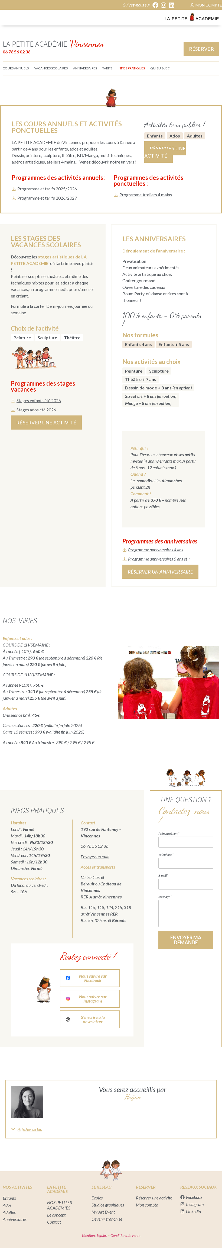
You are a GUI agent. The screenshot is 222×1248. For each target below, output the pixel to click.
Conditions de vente (125, 1235)
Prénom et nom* (168, 833)
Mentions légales (94, 1235)
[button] (1, 16)
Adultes (195, 135)
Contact (54, 1221)
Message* (164, 897)
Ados (174, 135)
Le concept (56, 1214)
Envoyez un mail (95, 856)
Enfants (155, 135)
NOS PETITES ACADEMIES (59, 1205)
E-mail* (163, 875)
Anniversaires (15, 1219)
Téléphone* (165, 855)
